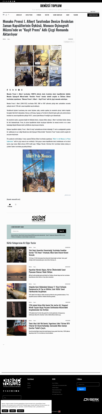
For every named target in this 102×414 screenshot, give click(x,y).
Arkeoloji (19, 15)
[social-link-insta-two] (8, 1)
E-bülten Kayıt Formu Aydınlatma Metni (59, 385)
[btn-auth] (6, 14)
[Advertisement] (50, 356)
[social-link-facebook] (3, 1)
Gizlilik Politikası (55, 387)
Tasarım (75, 15)
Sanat (67, 15)
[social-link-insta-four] (12, 1)
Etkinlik (39, 15)
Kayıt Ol (62, 231)
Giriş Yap (29, 385)
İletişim (28, 383)
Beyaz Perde (29, 15)
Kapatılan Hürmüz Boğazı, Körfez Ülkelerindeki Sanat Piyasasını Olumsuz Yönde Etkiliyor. (47, 270)
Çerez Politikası (55, 383)
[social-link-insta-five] (14, 1)
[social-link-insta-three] (10, 1)
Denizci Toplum (51, 5)
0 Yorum (10, 206)
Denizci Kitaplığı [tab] (93, 15)
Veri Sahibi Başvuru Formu (57, 394)
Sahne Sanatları (57, 15)
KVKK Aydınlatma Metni (56, 392)
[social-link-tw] (4, 1)
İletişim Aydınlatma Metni (57, 389)
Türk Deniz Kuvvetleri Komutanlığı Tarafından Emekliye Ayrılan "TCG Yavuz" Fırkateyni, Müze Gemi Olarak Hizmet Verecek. (48, 252)
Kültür (47, 15)
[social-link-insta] (6, 1)
